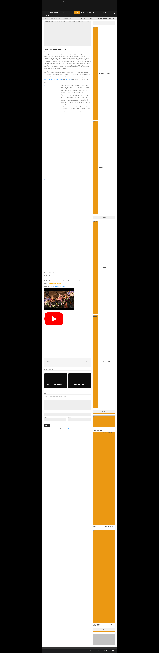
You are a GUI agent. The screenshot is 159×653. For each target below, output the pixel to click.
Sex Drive (86, 77)
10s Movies (47, 354)
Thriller (71, 12)
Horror (83, 12)
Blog (84, 18)
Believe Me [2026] (102, 267)
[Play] (53, 319)
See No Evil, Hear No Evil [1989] (81, 362)
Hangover (52, 79)
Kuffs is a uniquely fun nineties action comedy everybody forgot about (102, 429)
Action (99, 12)
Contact (105, 18)
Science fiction (91, 12)
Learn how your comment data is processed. (73, 428)
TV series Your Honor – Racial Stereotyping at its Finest (103, 527)
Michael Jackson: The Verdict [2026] (106, 73)
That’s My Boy (68, 79)
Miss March (47, 79)
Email (45, 417)
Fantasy (47, 15)
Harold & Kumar (59, 79)
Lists (88, 18)
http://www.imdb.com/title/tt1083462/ (58, 286)
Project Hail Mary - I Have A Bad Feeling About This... (61, 18)
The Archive (92, 18)
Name (45, 412)
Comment (46, 399)
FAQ (101, 18)
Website (69, 417)
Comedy (77, 12)
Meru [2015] (101, 167)
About (98, 18)
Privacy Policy (111, 18)
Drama (105, 12)
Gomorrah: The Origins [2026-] (105, 361)
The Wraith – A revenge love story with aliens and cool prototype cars (104, 625)
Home (81, 18)
